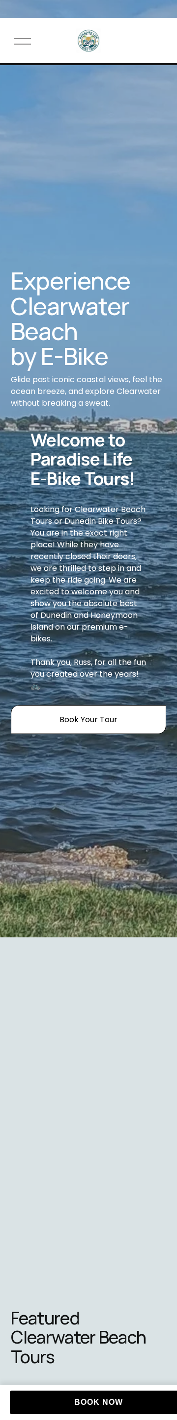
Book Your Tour (88, 719)
